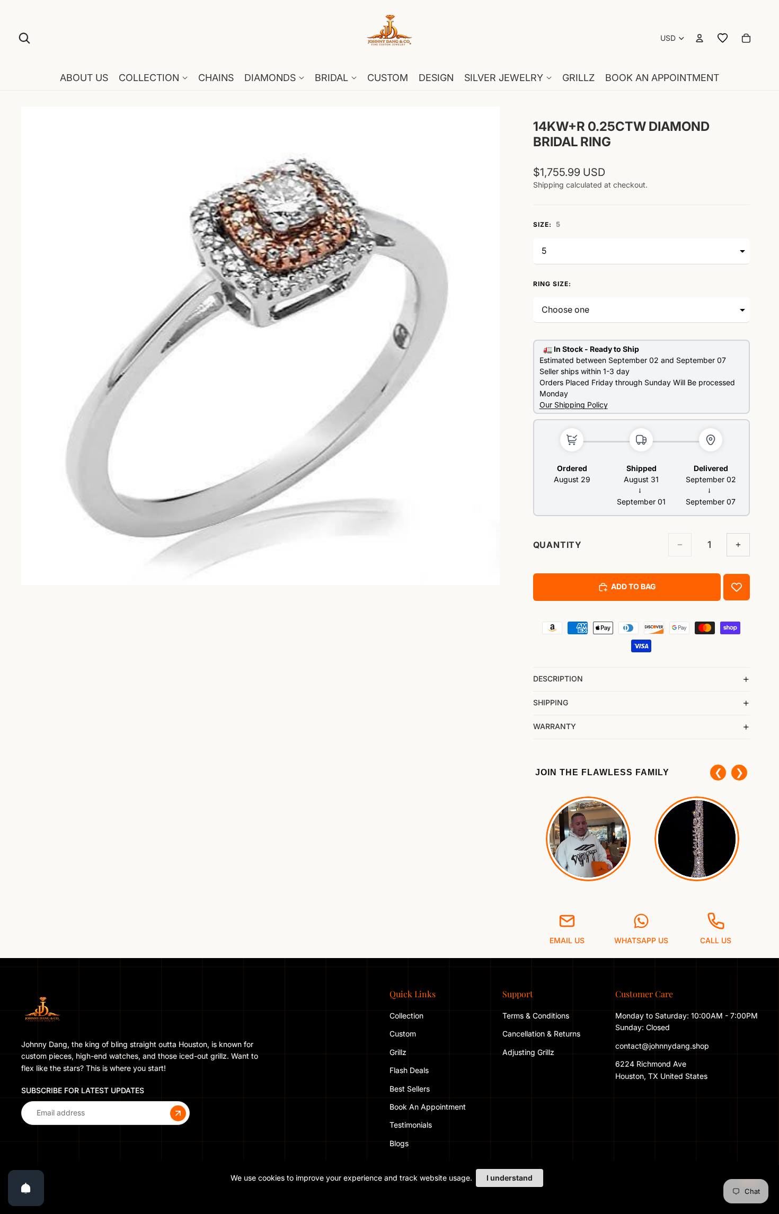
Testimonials (411, 1124)
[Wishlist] (722, 38)
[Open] (26, 1188)
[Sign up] (178, 1113)
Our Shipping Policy (573, 404)
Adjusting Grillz (529, 1052)
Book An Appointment (428, 1106)
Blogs (399, 1143)
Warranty (554, 726)
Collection (406, 1015)
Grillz (398, 1052)
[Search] (24, 38)
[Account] (699, 38)
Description (558, 678)
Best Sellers (410, 1088)
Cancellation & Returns (541, 1033)
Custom (403, 1033)
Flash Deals (409, 1070)
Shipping (550, 702)
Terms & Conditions (535, 1015)
